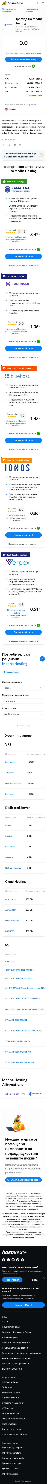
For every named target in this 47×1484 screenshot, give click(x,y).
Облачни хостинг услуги (13, 1418)
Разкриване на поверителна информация (22, 1353)
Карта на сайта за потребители (16, 1332)
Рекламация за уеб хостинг (15, 1347)
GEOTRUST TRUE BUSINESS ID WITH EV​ (22, 999)
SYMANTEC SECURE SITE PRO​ (18, 1052)
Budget (8, 825)
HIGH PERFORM (12, 920)
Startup (8, 836)
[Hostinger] (17, 284)
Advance (9, 857)
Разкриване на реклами (32, 10)
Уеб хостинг (7, 1387)
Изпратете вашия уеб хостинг (16, 1342)
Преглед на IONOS (16, 515)
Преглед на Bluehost (16, 421)
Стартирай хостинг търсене (25, 1180)
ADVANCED (10, 910)
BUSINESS (9, 931)
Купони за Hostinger (11, 1463)
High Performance (13, 783)
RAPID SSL (9, 961)
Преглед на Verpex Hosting (16, 611)
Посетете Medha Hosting (23, 59)
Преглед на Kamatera (16, 237)
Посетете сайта (22, 256)
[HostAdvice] (13, 3)
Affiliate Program (10, 1337)
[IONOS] (17, 467)
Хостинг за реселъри (12, 1429)
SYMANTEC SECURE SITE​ (16, 1020)
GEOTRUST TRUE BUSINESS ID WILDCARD (23, 1031)
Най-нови (10, 701)
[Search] (38, 3)
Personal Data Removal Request (16, 1358)
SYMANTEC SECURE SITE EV (17, 1041)
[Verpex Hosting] (17, 562)
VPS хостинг (8, 1408)
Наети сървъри (9, 1424)
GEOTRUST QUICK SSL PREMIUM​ (19, 970)
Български (13, 714)
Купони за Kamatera (11, 1452)
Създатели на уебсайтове (14, 1434)
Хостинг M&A (22, 1305)
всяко (8, 688)
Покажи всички (35, 96)
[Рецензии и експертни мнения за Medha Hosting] (4, 145)
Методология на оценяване (9, 10)
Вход (34, 1280)
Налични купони (24, 66)
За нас (5, 1321)
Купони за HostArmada (13, 1458)
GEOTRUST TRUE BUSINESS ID (18, 978)
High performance (13, 868)
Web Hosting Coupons (12, 1447)
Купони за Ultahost (11, 1468)
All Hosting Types (10, 1382)
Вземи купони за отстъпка (24, 249)
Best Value (10, 762)
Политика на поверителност (15, 1363)
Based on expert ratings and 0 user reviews (23, 53)
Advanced (9, 773)
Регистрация (12, 1280)
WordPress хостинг (11, 1392)
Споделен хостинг (10, 1397)
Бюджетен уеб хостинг (13, 1403)
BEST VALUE (10, 899)
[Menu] (43, 3)
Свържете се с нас (11, 1326)
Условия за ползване (12, 1368)
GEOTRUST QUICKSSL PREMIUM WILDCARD (24, 1009)
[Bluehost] (17, 375)
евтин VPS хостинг (11, 1413)
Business (9, 794)
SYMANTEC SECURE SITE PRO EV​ (19, 1062)
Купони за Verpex (10, 1473)
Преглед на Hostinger (16, 329)
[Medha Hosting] (8, 25)
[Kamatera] (17, 189)
